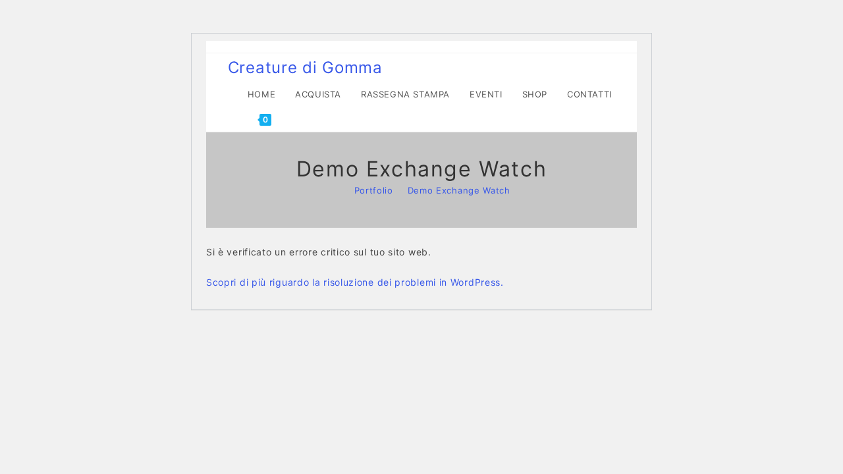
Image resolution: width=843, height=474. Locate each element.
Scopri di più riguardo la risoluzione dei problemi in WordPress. (355, 282)
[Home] (336, 190)
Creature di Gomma (305, 67)
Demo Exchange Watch (459, 190)
